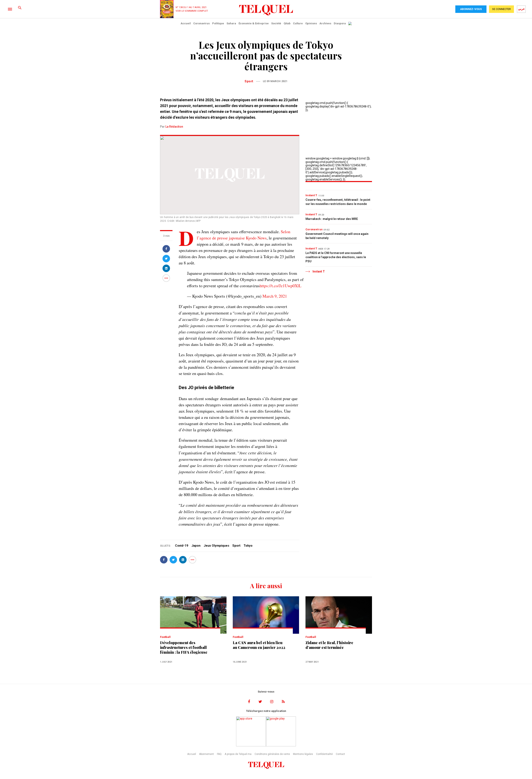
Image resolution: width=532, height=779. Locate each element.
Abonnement (206, 754)
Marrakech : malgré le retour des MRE (331, 219)
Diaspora (340, 23)
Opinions (311, 23)
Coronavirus (201, 23)
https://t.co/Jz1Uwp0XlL (280, 285)
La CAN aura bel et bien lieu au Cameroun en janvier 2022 (259, 645)
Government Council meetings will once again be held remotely (336, 236)
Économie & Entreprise (254, 23)
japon (196, 545)
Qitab (287, 23)
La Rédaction (174, 126)
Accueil (186, 23)
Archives (325, 23)
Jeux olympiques (216, 545)
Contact (340, 754)
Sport (249, 81)
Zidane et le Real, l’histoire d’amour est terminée (329, 645)
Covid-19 (181, 545)
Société (276, 23)
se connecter (501, 9)
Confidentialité (324, 754)
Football (165, 636)
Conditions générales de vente (272, 754)
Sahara (231, 23)
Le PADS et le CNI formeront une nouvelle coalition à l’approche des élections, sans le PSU (335, 257)
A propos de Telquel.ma (238, 754)
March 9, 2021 (274, 296)
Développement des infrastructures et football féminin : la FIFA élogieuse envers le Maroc (183, 647)
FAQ (219, 754)
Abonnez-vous (471, 9)
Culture (298, 23)
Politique (218, 23)
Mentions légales (303, 754)
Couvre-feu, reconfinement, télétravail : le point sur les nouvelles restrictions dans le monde (337, 202)
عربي (521, 8)
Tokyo (248, 545)
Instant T (311, 195)
